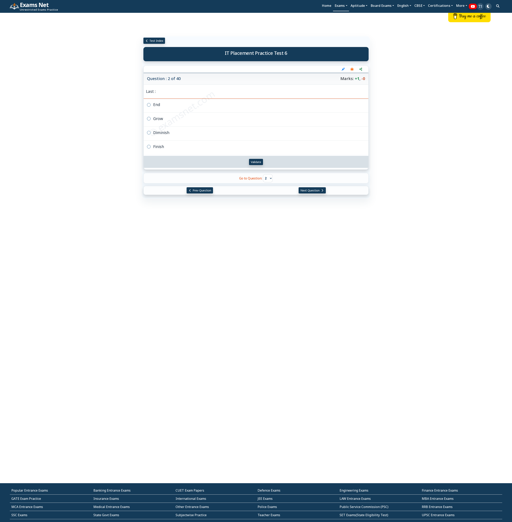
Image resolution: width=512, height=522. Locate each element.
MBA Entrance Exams (438, 498)
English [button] (403, 5)
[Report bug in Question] (352, 69)
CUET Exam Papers (190, 490)
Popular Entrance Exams (29, 490)
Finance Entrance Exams (440, 490)
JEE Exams (265, 498)
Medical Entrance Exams (111, 507)
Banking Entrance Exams (112, 490)
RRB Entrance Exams (437, 507)
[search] (497, 6)
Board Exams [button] (381, 5)
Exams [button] (340, 5)
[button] (480, 6)
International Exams (191, 498)
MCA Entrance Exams (27, 507)
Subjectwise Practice (191, 515)
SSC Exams (19, 515)
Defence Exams (269, 490)
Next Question (310, 190)
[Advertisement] (43, 73)
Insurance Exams (106, 498)
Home (326, 5)
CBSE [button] (418, 5)
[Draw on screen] (343, 69)
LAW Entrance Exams (355, 498)
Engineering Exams (354, 490)
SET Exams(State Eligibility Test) (364, 515)
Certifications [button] (439, 5)
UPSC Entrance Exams (438, 515)
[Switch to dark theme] (488, 6)
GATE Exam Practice (26, 498)
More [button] (460, 5)
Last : (151, 91)
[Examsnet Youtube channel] (473, 6)
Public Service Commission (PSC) (364, 507)
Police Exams (267, 507)
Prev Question (201, 190)
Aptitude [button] (358, 5)
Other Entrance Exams (192, 507)
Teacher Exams (269, 515)
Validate (256, 162)
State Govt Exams (106, 515)
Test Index (156, 41)
